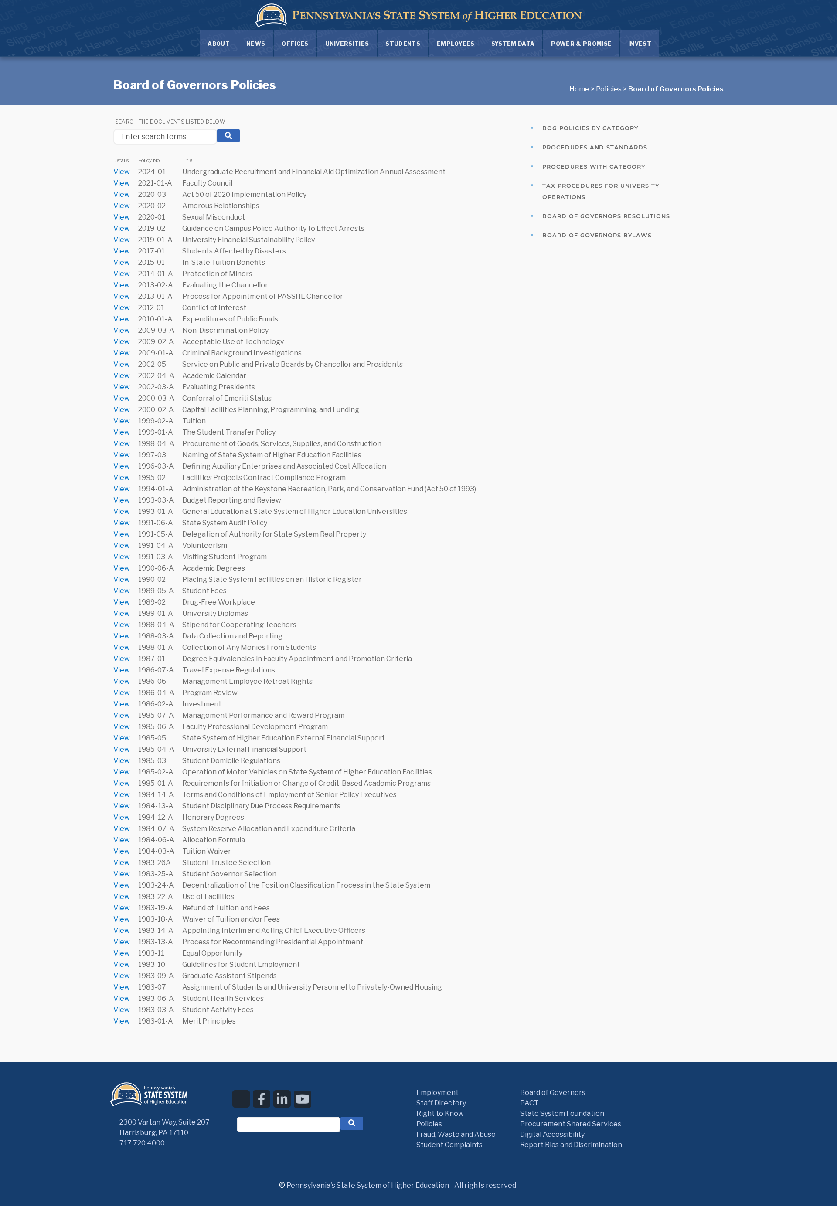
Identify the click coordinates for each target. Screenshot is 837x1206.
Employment (437, 1092)
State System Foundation (562, 1113)
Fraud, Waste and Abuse (456, 1134)
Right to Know (440, 1113)
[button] (351, 1123)
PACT (529, 1103)
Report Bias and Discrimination (571, 1145)
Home (579, 89)
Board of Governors (552, 1092)
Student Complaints (449, 1145)
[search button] (228, 135)
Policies (609, 89)
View (121, 172)
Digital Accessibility (552, 1134)
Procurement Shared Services (570, 1124)
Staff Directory (441, 1103)
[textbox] (288, 1124)
